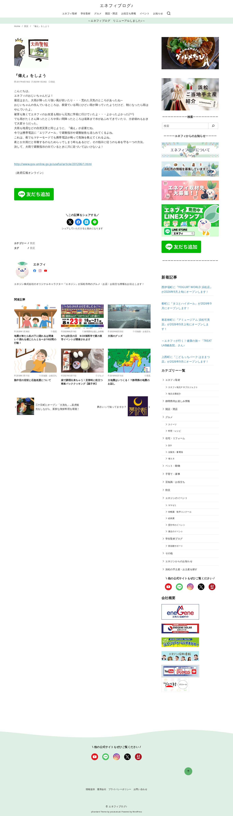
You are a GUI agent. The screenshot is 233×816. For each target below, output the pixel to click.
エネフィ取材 (69, 13)
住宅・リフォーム (175, 438)
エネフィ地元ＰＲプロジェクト (183, 387)
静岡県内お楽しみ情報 (177, 401)
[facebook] (34, 270)
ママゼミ (172, 505)
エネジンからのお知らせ (178, 561)
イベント (145, 13)
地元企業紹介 (174, 393)
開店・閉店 (111, 13)
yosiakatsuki (115, 812)
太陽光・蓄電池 (175, 452)
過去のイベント (175, 531)
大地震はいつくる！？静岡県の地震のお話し (129, 381)
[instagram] (40, 270)
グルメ (97, 13)
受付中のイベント (176, 525)
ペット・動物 (172, 465)
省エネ (171, 458)
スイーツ (172, 424)
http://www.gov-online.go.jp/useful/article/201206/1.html (53, 164)
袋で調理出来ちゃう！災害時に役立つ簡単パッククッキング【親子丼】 (82, 381)
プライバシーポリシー (119, 789)
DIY (170, 445)
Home (17, 26)
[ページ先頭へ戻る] (188, 771)
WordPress (137, 812)
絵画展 (171, 518)
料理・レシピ (174, 431)
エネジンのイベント (176, 498)
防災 (26, 26)
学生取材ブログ (174, 538)
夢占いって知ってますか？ (112, 406)
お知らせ (158, 13)
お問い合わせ (140, 789)
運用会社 (101, 789)
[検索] (169, 13)
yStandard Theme (99, 812)
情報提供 (90, 789)
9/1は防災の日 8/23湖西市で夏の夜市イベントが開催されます (81, 337)
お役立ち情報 (128, 13)
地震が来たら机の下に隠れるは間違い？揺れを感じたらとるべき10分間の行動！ (35, 339)
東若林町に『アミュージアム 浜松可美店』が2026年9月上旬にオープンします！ (186, 324)
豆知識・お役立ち (175, 482)
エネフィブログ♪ (116, 5)
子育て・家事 (172, 474)
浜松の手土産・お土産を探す (181, 569)
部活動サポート (175, 546)
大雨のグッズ (115, 335)
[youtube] (45, 270)
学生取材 (86, 13)
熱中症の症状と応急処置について (32, 380)
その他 (169, 553)
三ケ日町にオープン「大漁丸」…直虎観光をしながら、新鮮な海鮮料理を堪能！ (57, 406)
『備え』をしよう (40, 26)
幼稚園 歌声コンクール (179, 511)
